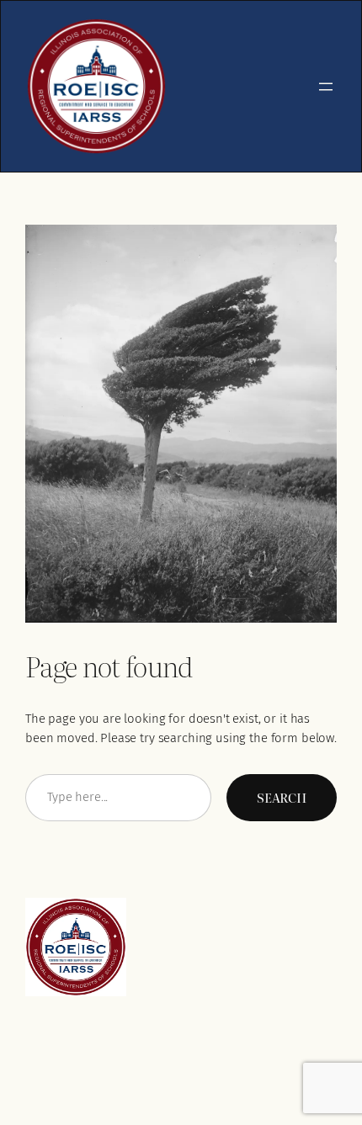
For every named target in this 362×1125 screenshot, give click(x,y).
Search (281, 797)
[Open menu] (326, 87)
